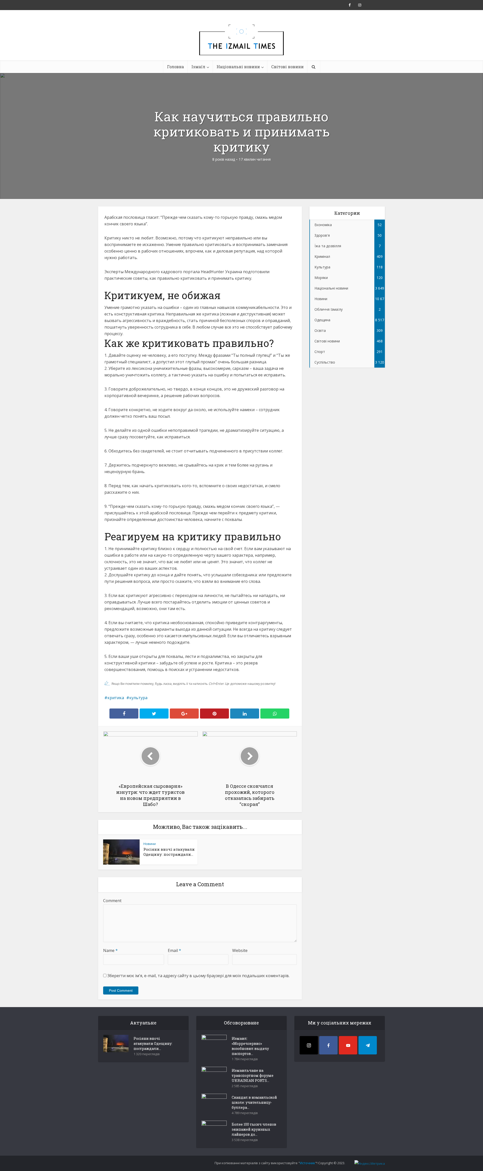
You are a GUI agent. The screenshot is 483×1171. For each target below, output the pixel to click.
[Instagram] (309, 1045)
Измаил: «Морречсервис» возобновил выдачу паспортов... (250, 1046)
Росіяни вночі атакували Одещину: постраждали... (169, 852)
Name (110, 950)
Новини (149, 843)
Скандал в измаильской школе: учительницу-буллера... (254, 1102)
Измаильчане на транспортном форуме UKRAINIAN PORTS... (252, 1075)
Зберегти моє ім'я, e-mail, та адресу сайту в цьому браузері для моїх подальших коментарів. (198, 975)
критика (115, 697)
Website (240, 950)
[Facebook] (328, 1045)
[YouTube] (348, 1045)
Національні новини (238, 66)
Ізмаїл (198, 66)
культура (138, 697)
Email (174, 950)
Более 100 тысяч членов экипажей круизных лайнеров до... (254, 1129)
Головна (175, 66)
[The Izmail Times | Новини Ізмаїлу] (241, 45)
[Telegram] (367, 1045)
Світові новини (287, 66)
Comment (112, 900)
